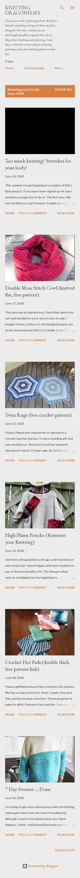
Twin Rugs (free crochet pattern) (38, 415)
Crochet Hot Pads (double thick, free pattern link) (37, 665)
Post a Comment (33, 213)
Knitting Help (34, 68)
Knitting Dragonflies (22, 10)
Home (9, 68)
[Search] (62, 7)
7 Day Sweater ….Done (28, 789)
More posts (65, 850)
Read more (66, 213)
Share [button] (10, 213)
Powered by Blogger (43, 866)
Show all (64, 89)
